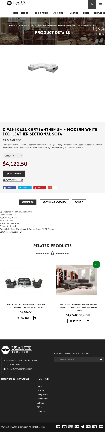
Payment (79, 202)
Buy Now (15, 173)
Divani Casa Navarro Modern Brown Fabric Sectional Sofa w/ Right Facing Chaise (79, 308)
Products (23, 25)
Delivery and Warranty (54, 202)
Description (28, 202)
